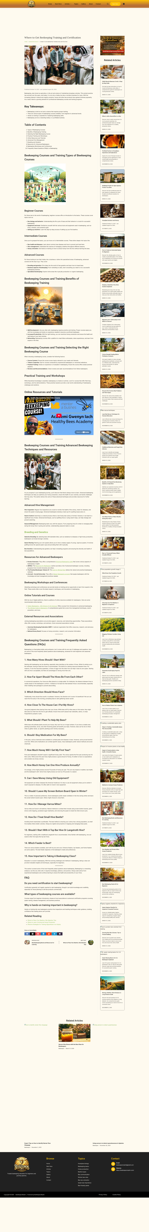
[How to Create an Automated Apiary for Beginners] (112, 240)
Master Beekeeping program (61, 574)
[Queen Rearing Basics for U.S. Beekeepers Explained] (112, 953)
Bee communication (83, 1174)
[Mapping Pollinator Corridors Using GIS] (112, 624)
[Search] (107, 4)
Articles (67, 4)
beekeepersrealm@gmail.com (125, 1165)
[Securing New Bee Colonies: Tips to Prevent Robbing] (112, 928)
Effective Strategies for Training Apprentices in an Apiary (44, 924)
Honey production (83, 1169)
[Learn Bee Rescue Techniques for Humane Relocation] (107, 410)
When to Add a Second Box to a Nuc (111, 116)
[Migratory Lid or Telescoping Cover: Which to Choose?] (112, 310)
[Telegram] (54, 933)
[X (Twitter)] (32, 933)
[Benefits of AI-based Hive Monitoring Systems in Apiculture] (112, 472)
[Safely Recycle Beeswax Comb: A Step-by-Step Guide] (112, 72)
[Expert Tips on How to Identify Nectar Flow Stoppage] (40, 1082)
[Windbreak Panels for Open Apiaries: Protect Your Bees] (112, 176)
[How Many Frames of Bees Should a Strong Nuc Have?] (112, 507)
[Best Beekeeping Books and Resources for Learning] (112, 808)
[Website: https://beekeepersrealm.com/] (113, 1169)
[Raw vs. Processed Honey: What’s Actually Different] (112, 543)
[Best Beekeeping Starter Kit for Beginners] (112, 874)
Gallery (83, 4)
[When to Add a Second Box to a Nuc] (112, 106)
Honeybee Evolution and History (110, 220)
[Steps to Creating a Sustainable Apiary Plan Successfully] (110, 723)
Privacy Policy (103, 1194)
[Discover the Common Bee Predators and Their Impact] (112, 381)
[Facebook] (27, 933)
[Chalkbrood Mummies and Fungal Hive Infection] (112, 437)
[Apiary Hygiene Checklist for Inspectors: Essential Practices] (112, 904)
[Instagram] (124, 4)
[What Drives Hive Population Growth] (110, 569)
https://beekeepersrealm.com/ (125, 1170)
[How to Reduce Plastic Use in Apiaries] (112, 696)
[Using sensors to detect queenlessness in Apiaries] (109, 1082)
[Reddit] (49, 933)
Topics (76, 4)
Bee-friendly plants (83, 1185)
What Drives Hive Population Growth (111, 573)
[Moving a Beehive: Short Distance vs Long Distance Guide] (112, 983)
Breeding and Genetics (36, 532)
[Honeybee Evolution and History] (112, 211)
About (91, 4)
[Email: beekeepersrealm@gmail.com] (113, 1164)
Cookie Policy (117, 1194)
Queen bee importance (84, 1183)
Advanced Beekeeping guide (64, 561)
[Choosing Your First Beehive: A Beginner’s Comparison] (112, 593)
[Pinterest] (38, 933)
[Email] (59, 933)
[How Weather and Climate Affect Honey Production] (112, 840)
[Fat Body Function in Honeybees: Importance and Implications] (112, 141)
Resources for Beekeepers (43, 566)
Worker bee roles (83, 1177)
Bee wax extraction (83, 1180)
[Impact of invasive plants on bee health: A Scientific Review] (112, 746)
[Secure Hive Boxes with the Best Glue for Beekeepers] (74, 1033)
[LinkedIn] (43, 933)
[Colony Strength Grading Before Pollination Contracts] (112, 345)
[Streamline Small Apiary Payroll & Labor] (112, 661)
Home (50, 4)
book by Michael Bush (59, 570)
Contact (98, 4)
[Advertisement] (74, 19)
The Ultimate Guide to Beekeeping (37, 608)
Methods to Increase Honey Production (112, 785)
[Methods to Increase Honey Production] (112, 775)
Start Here (58, 4)
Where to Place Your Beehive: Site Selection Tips (42, 920)
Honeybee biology (83, 1163)
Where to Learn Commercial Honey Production (41, 922)
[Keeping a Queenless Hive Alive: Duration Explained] (112, 275)
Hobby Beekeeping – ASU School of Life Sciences (42, 606)
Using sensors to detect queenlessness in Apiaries (108, 1143)
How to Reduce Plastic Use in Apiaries (112, 705)
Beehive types (82, 1172)
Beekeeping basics (83, 1166)
